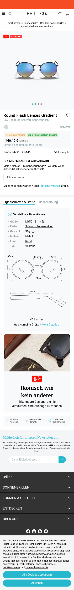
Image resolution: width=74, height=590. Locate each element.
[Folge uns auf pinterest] (46, 531)
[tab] (37, 477)
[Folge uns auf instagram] (34, 531)
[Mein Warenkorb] (67, 14)
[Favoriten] (60, 14)
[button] (68, 115)
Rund (17, 120)
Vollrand (30, 246)
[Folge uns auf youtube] (40, 531)
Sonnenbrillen (40, 120)
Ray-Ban (8, 120)
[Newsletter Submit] (62, 459)
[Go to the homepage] (37, 13)
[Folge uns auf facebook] (28, 531)
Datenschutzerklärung (47, 445)
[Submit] (67, 177)
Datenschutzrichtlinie (36, 567)
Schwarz (26, 120)
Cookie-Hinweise (11, 567)
